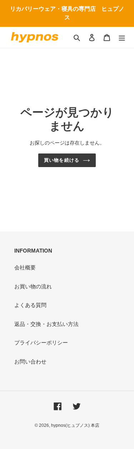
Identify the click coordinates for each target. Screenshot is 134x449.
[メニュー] (121, 37)
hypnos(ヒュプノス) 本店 (75, 425)
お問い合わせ (30, 361)
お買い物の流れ (33, 286)
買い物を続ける (61, 160)
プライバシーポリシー (41, 343)
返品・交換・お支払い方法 (46, 324)
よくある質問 (30, 305)
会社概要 (25, 267)
